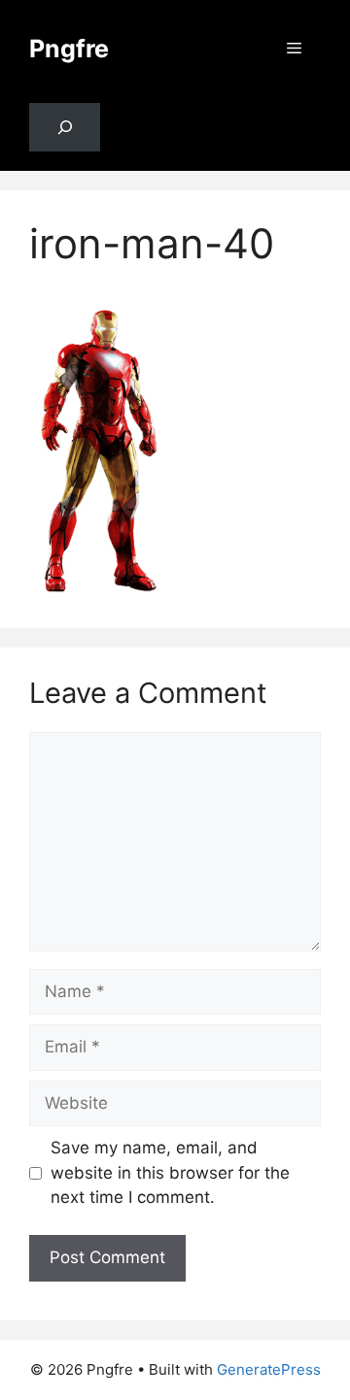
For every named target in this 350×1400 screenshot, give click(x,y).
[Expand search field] (64, 127)
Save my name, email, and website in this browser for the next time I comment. (170, 1172)
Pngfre (69, 48)
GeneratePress (269, 1369)
